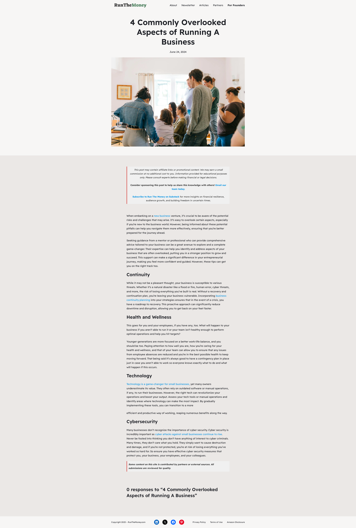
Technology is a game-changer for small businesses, (158, 384)
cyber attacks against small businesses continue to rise (188, 434)
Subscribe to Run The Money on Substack (156, 196)
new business (162, 215)
